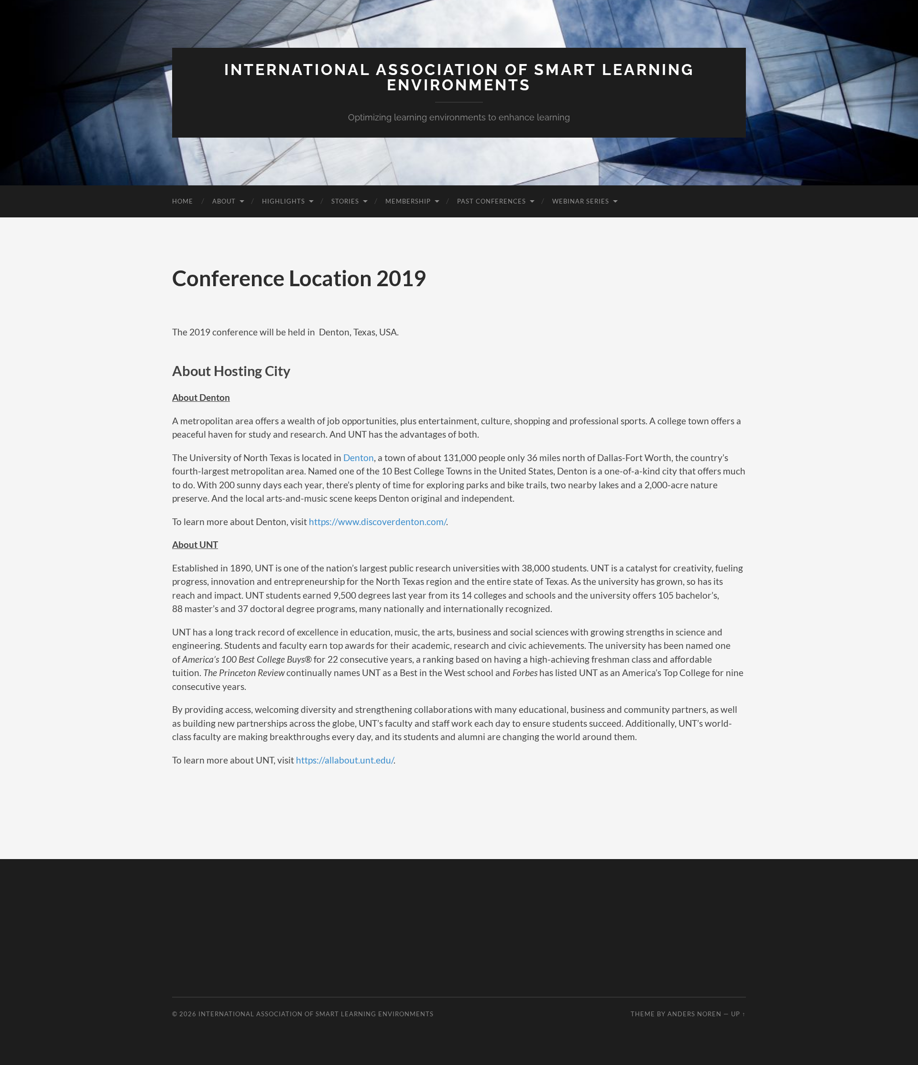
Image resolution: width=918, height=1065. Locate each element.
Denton (358, 457)
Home (182, 201)
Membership (408, 201)
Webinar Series (580, 201)
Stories (345, 201)
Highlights (283, 201)
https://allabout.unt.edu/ (344, 759)
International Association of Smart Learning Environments (459, 77)
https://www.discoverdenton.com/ (377, 521)
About (224, 201)
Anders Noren (694, 1014)
